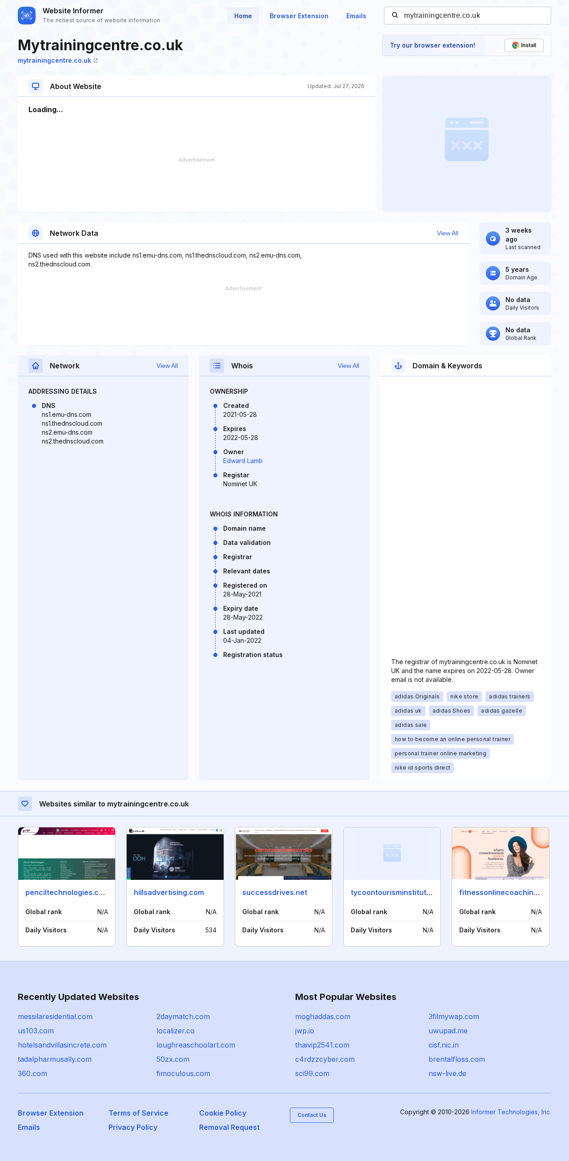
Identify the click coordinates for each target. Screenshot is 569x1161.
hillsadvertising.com (169, 892)
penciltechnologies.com (67, 892)
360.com (32, 1073)
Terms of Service (138, 1113)
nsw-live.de (447, 1073)
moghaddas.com (322, 1016)
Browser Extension (299, 16)
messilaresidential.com (55, 1016)
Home (243, 16)
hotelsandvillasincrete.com (62, 1044)
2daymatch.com (183, 1016)
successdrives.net (274, 892)
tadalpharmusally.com (55, 1059)
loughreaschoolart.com (195, 1044)
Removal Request (229, 1127)
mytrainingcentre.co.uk (54, 60)
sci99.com (312, 1073)
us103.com (36, 1030)
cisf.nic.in (444, 1044)
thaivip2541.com (322, 1044)
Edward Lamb (243, 460)
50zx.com (172, 1059)
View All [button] (447, 233)
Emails (356, 16)
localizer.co (175, 1030)
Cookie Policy (222, 1113)
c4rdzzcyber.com (325, 1059)
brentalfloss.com (457, 1059)
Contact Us (311, 1115)
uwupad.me (448, 1030)
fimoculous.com (183, 1073)
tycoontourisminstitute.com (399, 892)
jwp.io (304, 1030)
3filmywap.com (454, 1016)
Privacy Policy (132, 1127)
